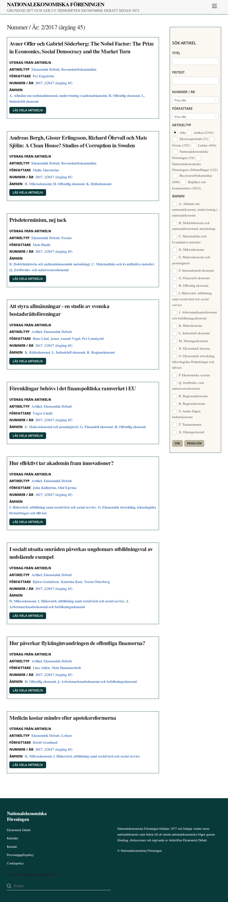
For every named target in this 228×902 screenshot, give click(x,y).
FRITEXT (178, 72)
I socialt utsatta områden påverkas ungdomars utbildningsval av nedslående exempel (81, 553)
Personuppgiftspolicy (20, 855)
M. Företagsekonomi (193, 341)
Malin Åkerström (46, 169)
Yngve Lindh (43, 413)
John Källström (44, 487)
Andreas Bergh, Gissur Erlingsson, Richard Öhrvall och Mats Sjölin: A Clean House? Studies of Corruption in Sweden (78, 141)
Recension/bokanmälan (78, 69)
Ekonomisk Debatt (45, 69)
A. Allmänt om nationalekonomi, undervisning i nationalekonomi (58, 95)
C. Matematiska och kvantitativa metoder (123, 264)
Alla (182, 132)
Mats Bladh (41, 244)
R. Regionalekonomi (193, 396)
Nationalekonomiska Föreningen (141, 850)
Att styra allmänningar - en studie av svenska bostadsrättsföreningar (59, 310)
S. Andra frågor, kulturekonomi (186, 414)
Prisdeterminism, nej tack (37, 220)
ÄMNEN (178, 196)
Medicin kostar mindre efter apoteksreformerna (62, 718)
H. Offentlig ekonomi (124, 95)
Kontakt (12, 846)
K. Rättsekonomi (98, 183)
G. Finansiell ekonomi (96, 426)
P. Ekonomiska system (194, 375)
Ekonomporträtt (193, 138)
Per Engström (43, 75)
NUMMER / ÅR (183, 92)
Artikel (36, 331)
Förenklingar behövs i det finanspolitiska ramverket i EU (72, 388)
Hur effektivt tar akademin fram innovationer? (61, 463)
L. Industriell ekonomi (68, 352)
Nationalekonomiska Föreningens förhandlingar (195, 167)
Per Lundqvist (93, 338)
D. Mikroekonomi (38, 183)
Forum (66, 237)
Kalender (12, 838)
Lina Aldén (41, 667)
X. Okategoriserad (191, 432)
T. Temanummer (190, 424)
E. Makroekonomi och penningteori (51, 426)
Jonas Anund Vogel (65, 338)
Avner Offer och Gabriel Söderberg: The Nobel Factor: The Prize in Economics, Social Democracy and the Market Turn (81, 47)
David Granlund (45, 742)
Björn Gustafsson (46, 581)
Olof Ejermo (67, 487)
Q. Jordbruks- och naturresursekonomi (39, 269)
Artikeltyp (181, 125)
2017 (39, 82)
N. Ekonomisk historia (194, 348)
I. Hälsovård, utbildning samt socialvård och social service (52, 507)
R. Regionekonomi (101, 352)
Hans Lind (41, 338)
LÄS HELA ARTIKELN (28, 110)
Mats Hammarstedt (66, 667)
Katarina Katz (71, 581)
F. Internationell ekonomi (196, 270)
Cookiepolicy (15, 863)
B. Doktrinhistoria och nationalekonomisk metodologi (49, 264)
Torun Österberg (97, 581)
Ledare (66, 735)
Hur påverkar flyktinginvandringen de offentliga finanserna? (77, 643)
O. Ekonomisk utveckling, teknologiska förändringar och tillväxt (193, 362)
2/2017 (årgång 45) (58, 82)
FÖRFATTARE (182, 108)
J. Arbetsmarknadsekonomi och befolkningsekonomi (97, 681)
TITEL (176, 53)
